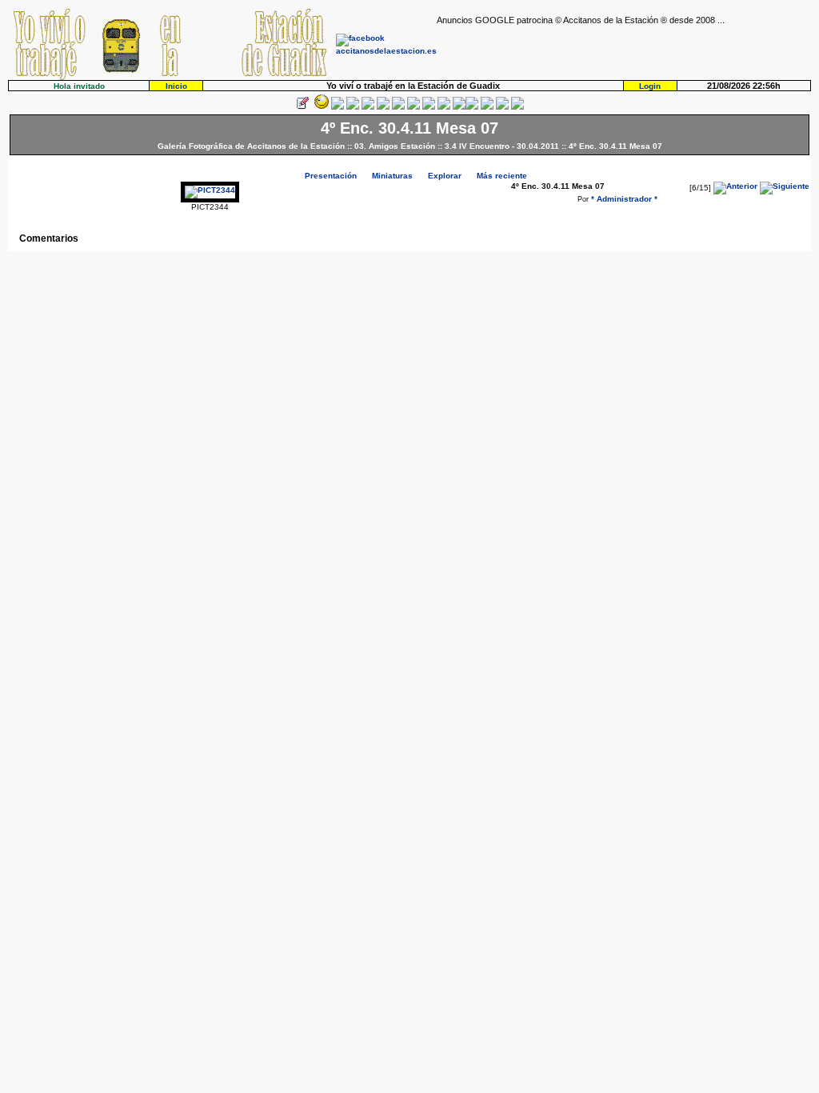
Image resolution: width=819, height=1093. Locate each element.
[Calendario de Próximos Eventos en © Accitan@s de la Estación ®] (428, 106)
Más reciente (502, 175)
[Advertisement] (624, 49)
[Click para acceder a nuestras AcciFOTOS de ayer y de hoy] (320, 106)
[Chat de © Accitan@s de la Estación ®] (471, 106)
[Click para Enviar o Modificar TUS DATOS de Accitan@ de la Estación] (302, 106)
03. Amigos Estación (394, 146)
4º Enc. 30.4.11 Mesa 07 (615, 146)
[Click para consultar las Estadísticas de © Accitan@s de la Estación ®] (398, 106)
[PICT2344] (210, 190)
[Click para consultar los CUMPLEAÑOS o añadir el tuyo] (337, 106)
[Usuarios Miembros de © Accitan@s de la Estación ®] (443, 106)
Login (650, 86)
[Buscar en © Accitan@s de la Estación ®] (413, 106)
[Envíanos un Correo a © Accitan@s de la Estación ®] (487, 106)
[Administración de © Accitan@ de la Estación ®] (517, 106)
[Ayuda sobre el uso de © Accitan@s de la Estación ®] (459, 106)
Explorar (444, 175)
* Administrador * (624, 198)
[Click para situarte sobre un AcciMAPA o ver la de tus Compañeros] (368, 106)
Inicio (176, 86)
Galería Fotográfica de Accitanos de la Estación (251, 146)
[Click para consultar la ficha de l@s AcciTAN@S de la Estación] (352, 106)
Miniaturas (392, 175)
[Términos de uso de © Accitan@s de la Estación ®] (502, 106)
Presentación (331, 175)
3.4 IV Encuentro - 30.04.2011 (502, 146)
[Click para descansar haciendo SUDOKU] (383, 106)
